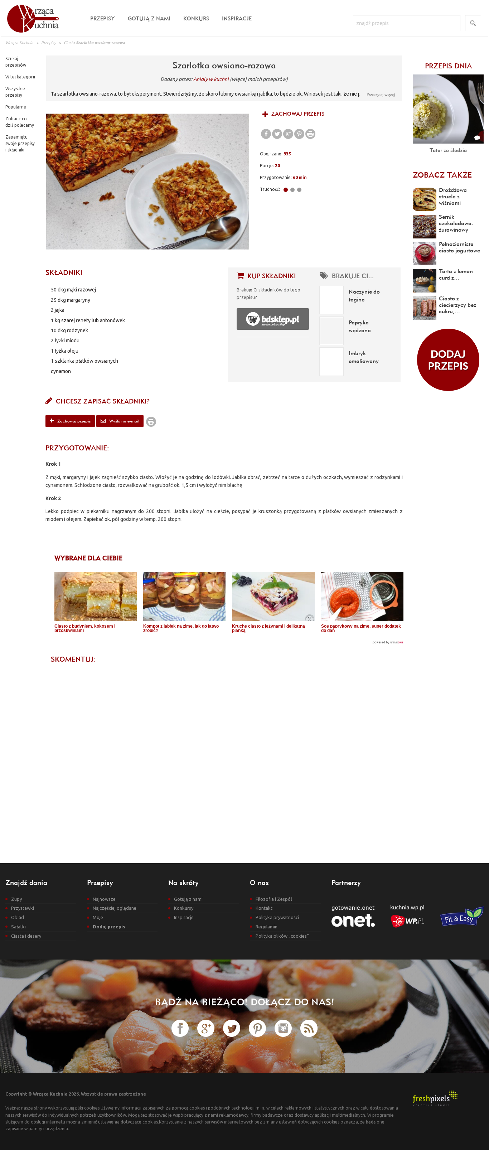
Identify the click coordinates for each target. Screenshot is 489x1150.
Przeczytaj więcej (381, 94)
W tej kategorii (20, 76)
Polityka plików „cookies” (282, 935)
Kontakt (264, 907)
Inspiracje (237, 18)
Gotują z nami (149, 18)
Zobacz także (442, 175)
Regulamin (266, 926)
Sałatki (18, 926)
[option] (148, 181)
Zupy (16, 899)
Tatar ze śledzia (448, 150)
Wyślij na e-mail (123, 421)
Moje (98, 917)
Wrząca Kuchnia (19, 42)
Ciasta (69, 42)
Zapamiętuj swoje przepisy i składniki (20, 143)
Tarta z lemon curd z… (456, 274)
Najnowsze (104, 899)
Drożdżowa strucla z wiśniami (453, 196)
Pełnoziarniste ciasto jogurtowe (459, 247)
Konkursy (183, 907)
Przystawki (22, 907)
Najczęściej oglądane (114, 907)
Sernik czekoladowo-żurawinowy (456, 223)
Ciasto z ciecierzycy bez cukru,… (457, 305)
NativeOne (229, 642)
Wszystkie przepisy (15, 91)
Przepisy (102, 18)
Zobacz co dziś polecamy (19, 121)
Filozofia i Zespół (274, 899)
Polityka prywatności (277, 917)
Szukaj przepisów (15, 61)
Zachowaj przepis (297, 113)
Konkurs (196, 18)
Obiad (17, 917)
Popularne (15, 107)
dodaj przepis (448, 360)
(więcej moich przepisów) (259, 79)
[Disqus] (224, 757)
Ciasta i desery (26, 935)
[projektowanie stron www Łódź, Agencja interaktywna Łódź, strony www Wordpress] (435, 1098)
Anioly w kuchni (211, 79)
